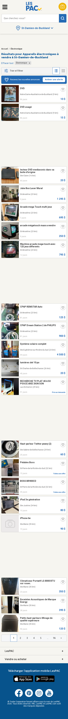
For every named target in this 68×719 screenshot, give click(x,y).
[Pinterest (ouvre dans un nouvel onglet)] (29, 696)
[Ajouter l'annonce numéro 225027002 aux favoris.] (62, 445)
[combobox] (30, 18)
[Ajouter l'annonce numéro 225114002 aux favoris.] (62, 582)
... (47, 638)
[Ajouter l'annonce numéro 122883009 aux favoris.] (62, 245)
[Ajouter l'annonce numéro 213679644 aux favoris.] (62, 89)
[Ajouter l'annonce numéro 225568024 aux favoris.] (62, 463)
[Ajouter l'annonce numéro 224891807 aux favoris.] (62, 601)
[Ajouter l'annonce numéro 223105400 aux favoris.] (62, 308)
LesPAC (34, 651)
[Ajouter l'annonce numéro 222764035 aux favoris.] (62, 382)
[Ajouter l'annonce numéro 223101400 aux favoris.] (62, 326)
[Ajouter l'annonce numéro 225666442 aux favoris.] (62, 501)
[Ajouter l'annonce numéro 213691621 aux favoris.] (62, 108)
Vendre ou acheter (34, 659)
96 (54, 638)
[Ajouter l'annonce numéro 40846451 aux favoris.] (62, 208)
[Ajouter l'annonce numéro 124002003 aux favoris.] (62, 189)
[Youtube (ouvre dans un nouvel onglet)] (49, 696)
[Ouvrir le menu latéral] (5, 7)
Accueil (4, 49)
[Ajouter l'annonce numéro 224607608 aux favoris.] (62, 482)
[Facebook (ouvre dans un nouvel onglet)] (19, 696)
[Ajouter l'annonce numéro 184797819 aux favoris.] (62, 227)
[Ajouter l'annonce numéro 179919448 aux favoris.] (62, 619)
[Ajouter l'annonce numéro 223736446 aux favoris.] (62, 345)
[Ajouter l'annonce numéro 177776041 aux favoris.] (62, 364)
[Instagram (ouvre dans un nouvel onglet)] (39, 696)
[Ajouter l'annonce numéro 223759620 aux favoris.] (62, 171)
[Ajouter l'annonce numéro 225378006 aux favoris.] (62, 519)
